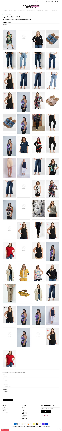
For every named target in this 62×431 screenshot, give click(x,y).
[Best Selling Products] (38, 122)
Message (5, 389)
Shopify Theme (30, 426)
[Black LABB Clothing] (9, 146)
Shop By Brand (31, 10)
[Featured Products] (52, 188)
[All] (23, 124)
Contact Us (55, 10)
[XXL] (9, 358)
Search (4, 407)
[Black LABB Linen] (23, 144)
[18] (52, 61)
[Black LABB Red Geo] (38, 144)
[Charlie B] (23, 186)
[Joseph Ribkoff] (52, 208)
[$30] (38, 39)
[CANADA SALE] (52, 166)
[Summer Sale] (52, 315)
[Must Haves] (38, 250)
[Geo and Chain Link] (9, 209)
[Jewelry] (38, 208)
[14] (23, 61)
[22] (38, 81)
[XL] (52, 336)
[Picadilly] (9, 293)
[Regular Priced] (38, 292)
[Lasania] (38, 230)
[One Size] (9, 272)
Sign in (46, 1)
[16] (38, 61)
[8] (52, 100)
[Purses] (23, 292)
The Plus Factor (23, 426)
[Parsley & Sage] (38, 272)
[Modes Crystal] (23, 248)
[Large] (23, 230)
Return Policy (5, 412)
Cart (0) (58, 1)
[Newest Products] (52, 251)
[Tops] (23, 337)
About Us (47, 10)
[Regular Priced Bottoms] (52, 292)
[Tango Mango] (9, 334)
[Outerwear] (23, 272)
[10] (52, 39)
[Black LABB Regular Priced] (52, 144)
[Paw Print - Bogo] (52, 272)
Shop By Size (21, 10)
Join (49, 1)
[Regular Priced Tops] (9, 314)
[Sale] (23, 315)
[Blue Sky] (9, 168)
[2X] (9, 100)
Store (10, 10)
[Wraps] (38, 334)
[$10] (9, 40)
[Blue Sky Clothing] (23, 168)
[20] (23, 81)
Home (5, 10)
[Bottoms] (38, 166)
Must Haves (40, 10)
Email (4, 379)
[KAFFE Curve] (9, 228)
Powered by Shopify (46, 426)
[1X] (9, 81)
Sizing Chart (5, 408)
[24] (52, 81)
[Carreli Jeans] (9, 188)
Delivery (4, 410)
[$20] (23, 36)
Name (4, 374)
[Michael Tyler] (9, 250)
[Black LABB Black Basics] (52, 122)
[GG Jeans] (23, 206)
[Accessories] (9, 122)
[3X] (23, 102)
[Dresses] (38, 188)
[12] (9, 61)
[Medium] (52, 230)
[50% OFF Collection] (38, 100)
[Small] (38, 315)
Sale (15, 10)
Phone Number (6, 384)
